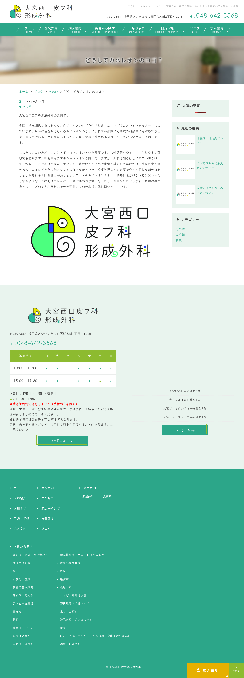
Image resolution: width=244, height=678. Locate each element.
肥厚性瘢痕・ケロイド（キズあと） (83, 554)
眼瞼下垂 (66, 587)
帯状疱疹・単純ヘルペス (76, 603)
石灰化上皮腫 (21, 579)
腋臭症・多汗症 (23, 627)
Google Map (185, 430)
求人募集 (210, 670)
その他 (27, 106)
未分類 (180, 234)
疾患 (179, 240)
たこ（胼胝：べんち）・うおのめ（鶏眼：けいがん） (95, 635)
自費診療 (167, 29)
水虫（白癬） (69, 611)
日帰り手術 (136, 29)
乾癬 (16, 619)
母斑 (16, 571)
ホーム (29, 29)
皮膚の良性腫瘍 (70, 563)
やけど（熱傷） (23, 563)
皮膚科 (107, 496)
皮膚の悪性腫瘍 (23, 587)
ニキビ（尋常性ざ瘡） (75, 595)
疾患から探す (105, 29)
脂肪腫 (64, 579)
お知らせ (20, 508)
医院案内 (51, 29)
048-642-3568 (37, 342)
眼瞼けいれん (21, 635)
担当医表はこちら (62, 440)
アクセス (47, 498)
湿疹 (63, 627)
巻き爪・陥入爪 (23, 595)
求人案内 (217, 29)
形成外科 (88, 496)
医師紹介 (20, 498)
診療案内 (75, 29)
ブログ (195, 29)
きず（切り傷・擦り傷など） (32, 554)
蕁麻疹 (17, 611)
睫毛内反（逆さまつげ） (76, 619)
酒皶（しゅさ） (70, 643)
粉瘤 (63, 571)
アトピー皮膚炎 (23, 603)
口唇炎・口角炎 (23, 643)
